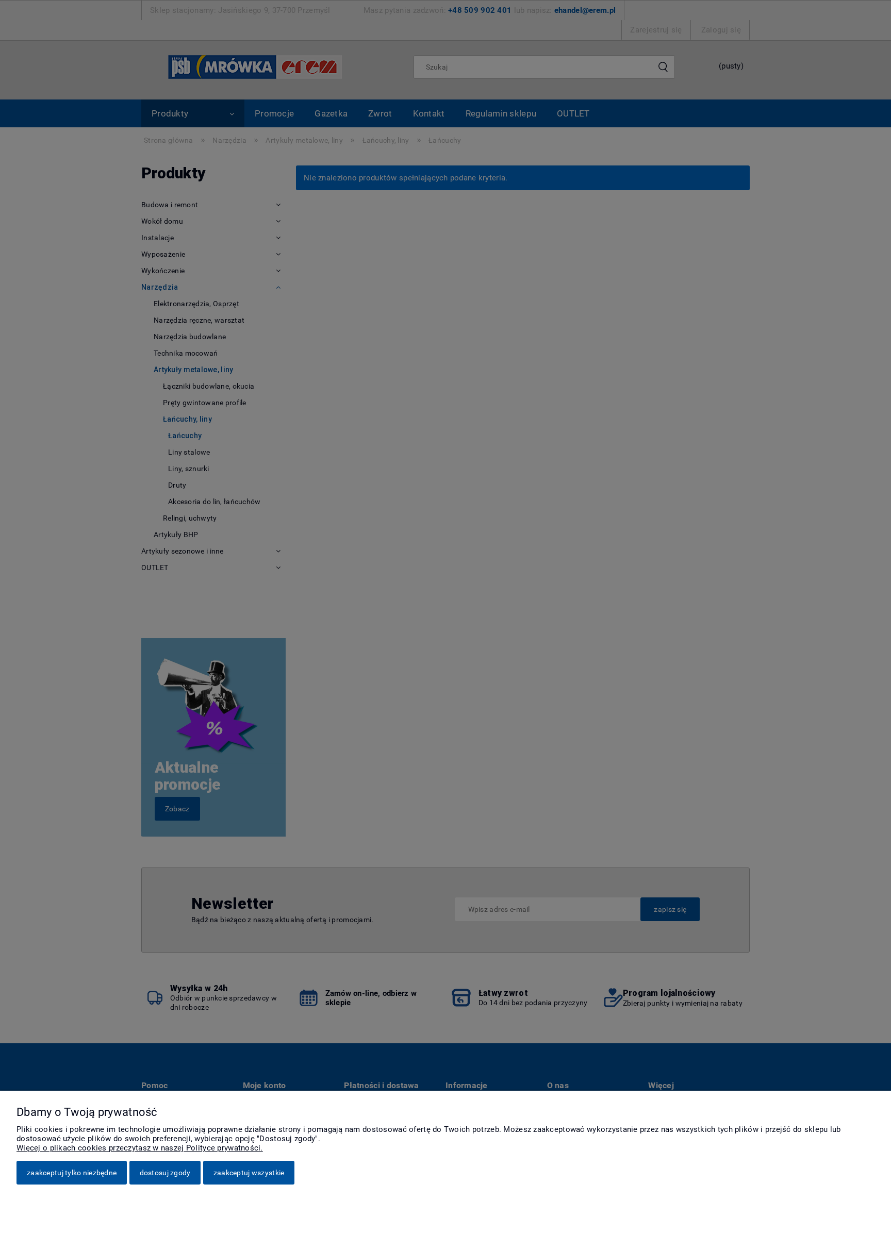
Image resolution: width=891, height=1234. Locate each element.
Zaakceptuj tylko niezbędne (72, 1173)
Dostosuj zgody (165, 1173)
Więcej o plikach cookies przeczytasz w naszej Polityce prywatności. (139, 1148)
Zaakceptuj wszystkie (249, 1173)
